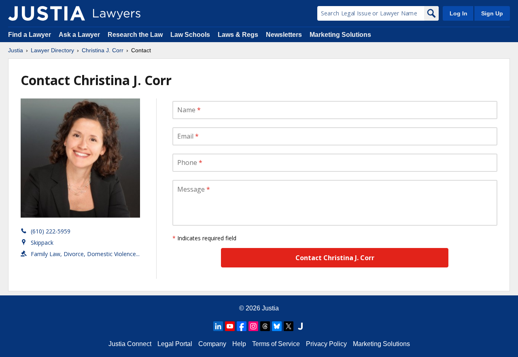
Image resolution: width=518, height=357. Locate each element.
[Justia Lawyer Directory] (46, 13)
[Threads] (265, 326)
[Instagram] (253, 326)
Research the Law (135, 34)
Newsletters (284, 34)
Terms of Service (276, 343)
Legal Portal (174, 343)
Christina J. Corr (102, 50)
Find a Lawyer (29, 34)
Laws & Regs (238, 34)
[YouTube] (230, 326)
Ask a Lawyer (80, 34)
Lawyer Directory (52, 50)
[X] (288, 326)
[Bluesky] (277, 326)
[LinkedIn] (218, 326)
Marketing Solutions (340, 34)
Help (239, 343)
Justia (15, 50)
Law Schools (190, 34)
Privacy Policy (326, 343)
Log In (458, 13)
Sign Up (492, 13)
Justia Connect (129, 343)
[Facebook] (241, 326)
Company (212, 343)
